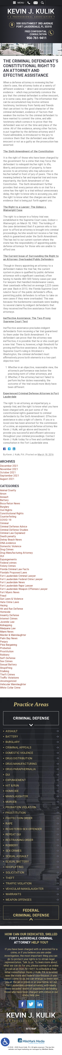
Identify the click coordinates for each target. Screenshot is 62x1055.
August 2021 (7, 478)
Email (35, 2)
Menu (20, 2)
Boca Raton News (10, 503)
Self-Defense (7, 658)
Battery (4, 500)
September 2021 (9, 475)
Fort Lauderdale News (12, 582)
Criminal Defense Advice (13, 526)
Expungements (8, 559)
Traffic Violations (9, 677)
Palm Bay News (8, 638)
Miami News (7, 631)
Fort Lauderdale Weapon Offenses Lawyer (24, 589)
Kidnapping (6, 625)
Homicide (5, 611)
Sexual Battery (8, 664)
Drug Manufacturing (21, 763)
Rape (9, 823)
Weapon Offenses (18, 899)
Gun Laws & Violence (11, 598)
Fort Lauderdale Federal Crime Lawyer (21, 579)
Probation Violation (21, 807)
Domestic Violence (10, 546)
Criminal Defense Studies (14, 529)
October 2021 (8, 472)
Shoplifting (6, 667)
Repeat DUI (13, 834)
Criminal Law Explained (12, 533)
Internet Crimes (8, 618)
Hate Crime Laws (9, 602)
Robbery (4, 654)
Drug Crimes (7, 549)
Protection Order (19, 818)
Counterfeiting (8, 516)
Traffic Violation (19, 883)
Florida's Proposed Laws (13, 572)
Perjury (4, 641)
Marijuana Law (8, 628)
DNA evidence (8, 542)
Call (29, 2)
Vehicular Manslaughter (13, 684)
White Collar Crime (10, 687)
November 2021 (9, 469)
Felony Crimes (8, 565)
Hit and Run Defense (11, 608)
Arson (3, 493)
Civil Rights (6, 510)
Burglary (4, 506)
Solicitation (15, 872)
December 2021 (9, 465)
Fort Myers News (9, 592)
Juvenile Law (7, 621)
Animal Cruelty (8, 490)
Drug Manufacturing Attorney (16, 552)
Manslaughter (17, 796)
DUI (2, 556)
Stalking (4, 671)
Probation (5, 648)
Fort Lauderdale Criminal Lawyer (18, 575)
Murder (11, 801)
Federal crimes (8, 562)
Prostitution (7, 651)
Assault (4, 496)
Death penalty (8, 536)
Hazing (3, 605)
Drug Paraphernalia (21, 769)
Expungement (16, 780)
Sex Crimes (6, 661)
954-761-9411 (37, 38)
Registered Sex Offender (24, 829)
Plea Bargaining (8, 644)
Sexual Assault (17, 856)
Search (42, 2)
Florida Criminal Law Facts (14, 569)
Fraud (3, 595)
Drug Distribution (19, 758)
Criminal (4, 523)
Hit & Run (12, 785)
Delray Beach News (11, 539)
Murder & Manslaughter (13, 635)
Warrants (13, 894)
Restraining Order (19, 840)
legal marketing (23, 1049)
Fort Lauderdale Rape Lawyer (16, 585)
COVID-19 (5, 519)
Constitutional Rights (12, 513)
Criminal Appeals (18, 747)
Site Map (31, 1028)
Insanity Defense (9, 615)
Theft (10, 878)
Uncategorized (8, 681)
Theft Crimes (7, 674)
